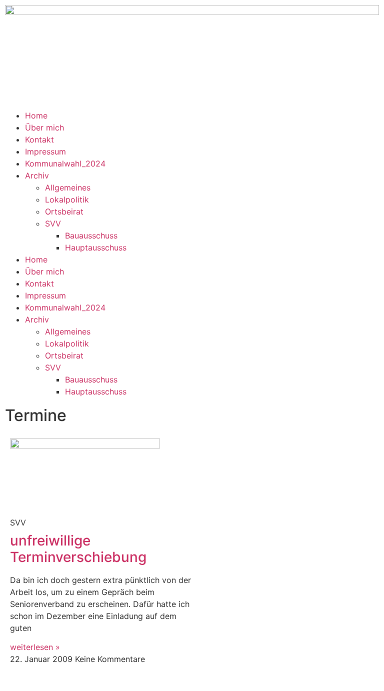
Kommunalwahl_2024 (65, 163)
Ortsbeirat (64, 211)
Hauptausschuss (95, 247)
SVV (53, 223)
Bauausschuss (91, 235)
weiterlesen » (35, 647)
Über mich (44, 127)
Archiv (37, 175)
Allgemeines (67, 187)
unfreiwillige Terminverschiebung (78, 549)
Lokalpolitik (67, 199)
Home (36, 115)
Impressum (45, 151)
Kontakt (39, 139)
